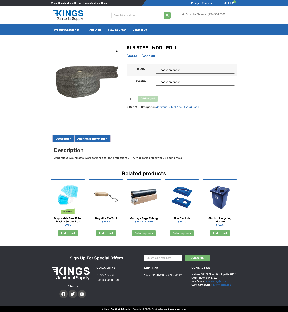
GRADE (141, 69)
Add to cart (148, 98)
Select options (144, 233)
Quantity (141, 81)
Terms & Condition (107, 280)
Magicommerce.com (175, 309)
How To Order (117, 29)
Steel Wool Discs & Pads (184, 107)
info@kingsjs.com (222, 284)
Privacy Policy (105, 275)
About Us (96, 29)
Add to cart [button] (68, 233)
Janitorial (162, 107)
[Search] (167, 15)
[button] (118, 51)
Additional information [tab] (92, 138)
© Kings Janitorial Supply (116, 309)
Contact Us (140, 29)
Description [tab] (63, 138)
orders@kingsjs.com (215, 281)
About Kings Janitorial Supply (163, 275)
